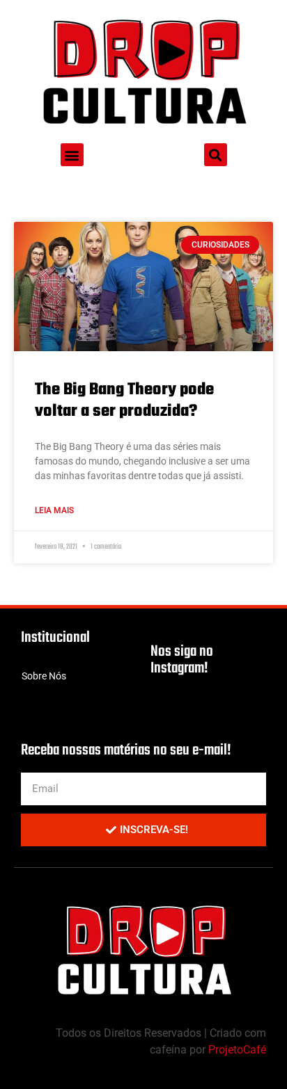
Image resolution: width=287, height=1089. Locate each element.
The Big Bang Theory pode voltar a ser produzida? (124, 400)
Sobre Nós (44, 675)
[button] (72, 154)
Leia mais (54, 510)
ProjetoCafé (237, 1049)
